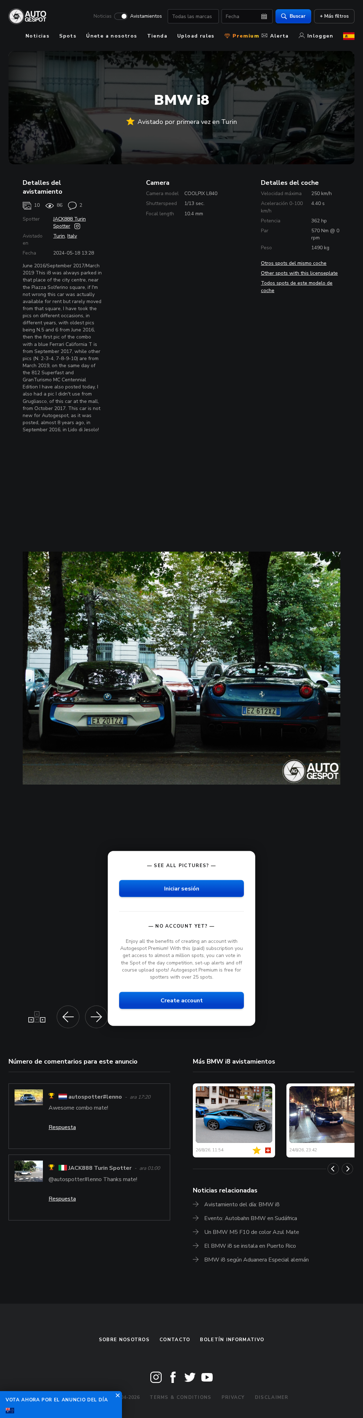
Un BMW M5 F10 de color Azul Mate (251, 1232)
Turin (59, 236)
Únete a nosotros (111, 36)
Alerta (279, 36)
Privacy (233, 1397)
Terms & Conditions (180, 1397)
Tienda (157, 36)
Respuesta (62, 1127)
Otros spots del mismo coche (293, 263)
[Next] (347, 1169)
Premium (245, 36)
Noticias (103, 16)
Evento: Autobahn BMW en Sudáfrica (250, 1218)
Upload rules (195, 36)
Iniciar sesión (181, 888)
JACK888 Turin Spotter (69, 222)
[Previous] (333, 1169)
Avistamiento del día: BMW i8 (242, 1204)
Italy (72, 236)
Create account (182, 1000)
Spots (67, 36)
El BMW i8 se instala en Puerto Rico (250, 1246)
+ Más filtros (334, 16)
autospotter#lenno (95, 1097)
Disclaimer (272, 1397)
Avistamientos (146, 16)
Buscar (298, 16)
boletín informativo (232, 1340)
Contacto (175, 1340)
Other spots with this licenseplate (299, 273)
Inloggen (320, 36)
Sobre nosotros (124, 1340)
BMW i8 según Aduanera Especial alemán (256, 1260)
